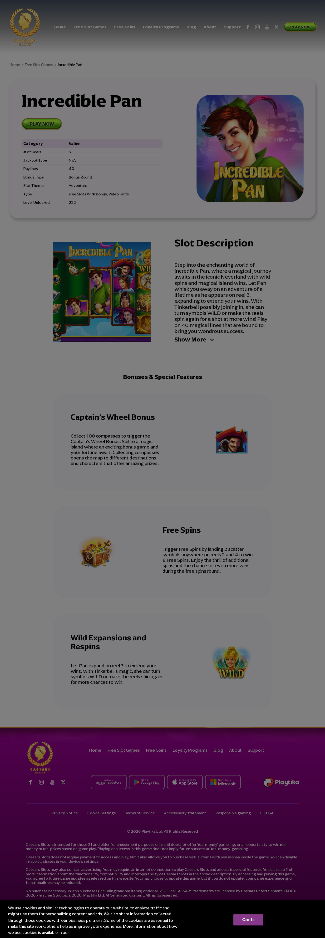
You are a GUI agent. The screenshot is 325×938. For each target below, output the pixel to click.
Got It (248, 920)
